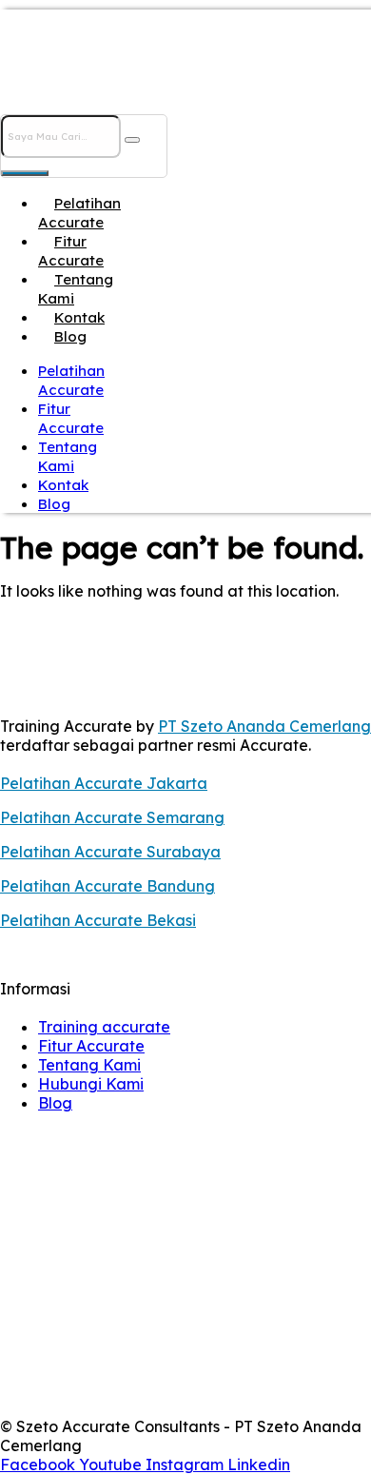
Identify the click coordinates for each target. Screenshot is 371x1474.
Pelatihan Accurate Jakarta (103, 783)
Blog (70, 336)
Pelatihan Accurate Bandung (107, 885)
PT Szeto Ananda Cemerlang (264, 726)
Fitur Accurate (71, 250)
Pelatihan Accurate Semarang (112, 817)
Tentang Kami (75, 288)
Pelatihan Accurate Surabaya (110, 851)
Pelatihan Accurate (79, 212)
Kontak (79, 317)
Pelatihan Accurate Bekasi (98, 920)
